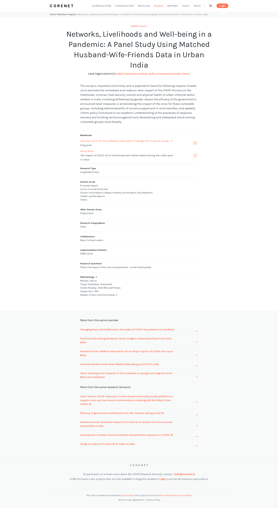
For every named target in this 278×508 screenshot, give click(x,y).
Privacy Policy (153, 500)
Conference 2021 (124, 5)
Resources (144, 5)
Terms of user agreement (131, 500)
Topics (186, 5)
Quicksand (128, 495)
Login (222, 5)
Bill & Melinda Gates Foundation (175, 495)
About (197, 5)
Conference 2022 (101, 5)
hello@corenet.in (185, 474)
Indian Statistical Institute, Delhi (135, 73)
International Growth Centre (173, 73)
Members (172, 5)
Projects (158, 5)
